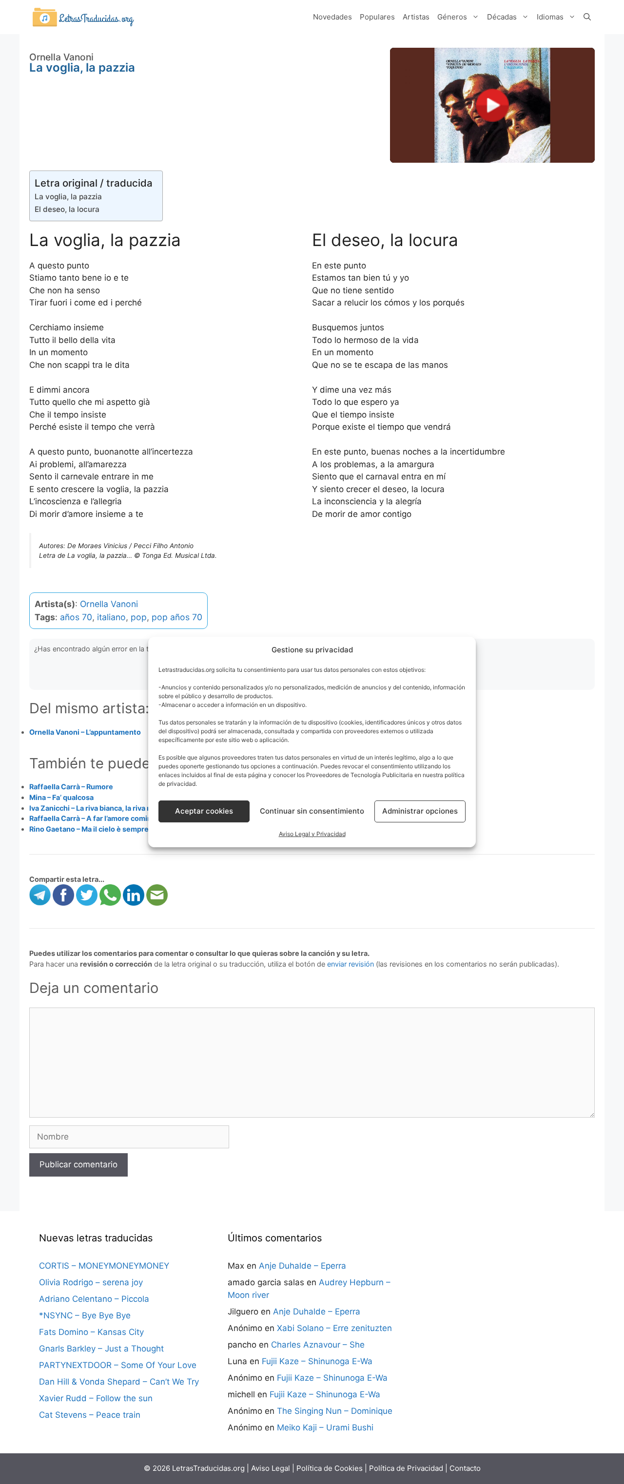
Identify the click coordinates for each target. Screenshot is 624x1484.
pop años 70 (177, 617)
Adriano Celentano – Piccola (94, 1299)
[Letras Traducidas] (82, 16)
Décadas (502, 16)
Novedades (332, 16)
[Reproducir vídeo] (492, 105)
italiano (111, 617)
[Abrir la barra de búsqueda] (587, 17)
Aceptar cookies (204, 811)
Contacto (465, 1468)
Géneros (452, 16)
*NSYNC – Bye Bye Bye (85, 1315)
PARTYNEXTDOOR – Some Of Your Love (117, 1365)
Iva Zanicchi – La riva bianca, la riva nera (95, 808)
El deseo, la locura (67, 209)
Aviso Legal (270, 1468)
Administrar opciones (420, 811)
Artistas (416, 16)
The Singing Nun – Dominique (334, 1411)
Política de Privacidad (406, 1468)
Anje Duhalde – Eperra (302, 1266)
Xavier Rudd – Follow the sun (96, 1398)
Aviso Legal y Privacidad (312, 833)
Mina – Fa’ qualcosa (61, 797)
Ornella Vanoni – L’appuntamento (85, 732)
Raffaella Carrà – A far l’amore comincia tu (99, 818)
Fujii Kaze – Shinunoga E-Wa (317, 1361)
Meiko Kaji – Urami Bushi (325, 1427)
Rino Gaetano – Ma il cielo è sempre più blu (101, 829)
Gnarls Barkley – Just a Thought (101, 1348)
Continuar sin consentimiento (312, 811)
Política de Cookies (329, 1468)
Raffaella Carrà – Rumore (71, 786)
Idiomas (550, 16)
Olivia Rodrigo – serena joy (91, 1282)
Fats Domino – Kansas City (91, 1332)
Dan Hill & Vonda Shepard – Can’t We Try (119, 1382)
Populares (377, 16)
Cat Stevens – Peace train (89, 1415)
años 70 (76, 617)
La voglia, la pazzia (68, 196)
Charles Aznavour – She (318, 1345)
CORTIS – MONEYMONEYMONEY (104, 1266)
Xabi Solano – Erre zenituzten (334, 1328)
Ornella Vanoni (109, 604)
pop (139, 617)
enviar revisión (350, 964)
